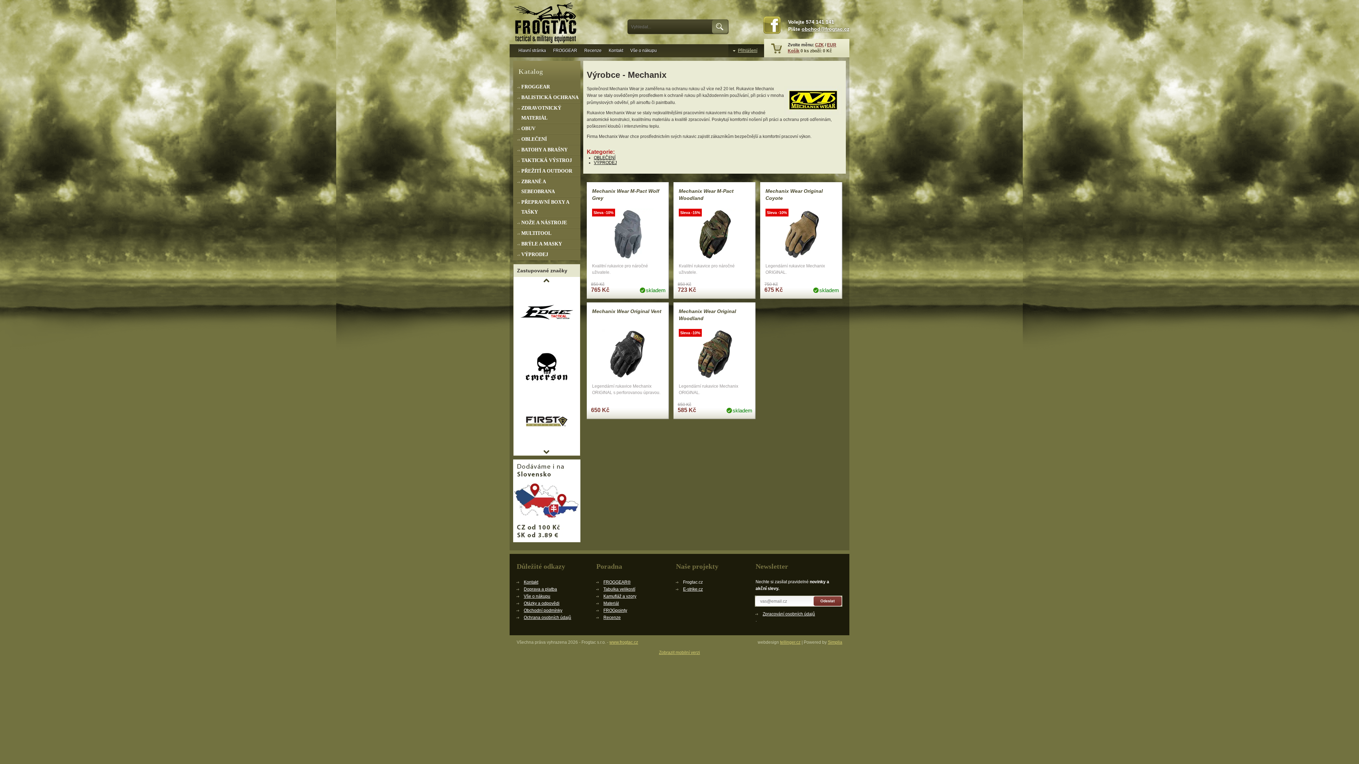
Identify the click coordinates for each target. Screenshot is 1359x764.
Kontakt (616, 50)
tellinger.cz (790, 642)
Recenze (593, 50)
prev (546, 280)
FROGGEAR (565, 50)
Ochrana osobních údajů (547, 617)
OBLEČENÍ (604, 157)
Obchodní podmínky (543, 610)
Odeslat (828, 601)
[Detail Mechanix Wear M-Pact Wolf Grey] (628, 235)
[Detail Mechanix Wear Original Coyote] (801, 235)
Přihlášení (747, 50)
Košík (793, 50)
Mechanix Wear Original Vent (626, 311)
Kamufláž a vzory (619, 596)
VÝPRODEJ (605, 162)
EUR (831, 44)
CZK (819, 44)
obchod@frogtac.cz (825, 29)
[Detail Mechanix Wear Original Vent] (628, 355)
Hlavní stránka (532, 50)
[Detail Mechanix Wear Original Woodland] (714, 355)
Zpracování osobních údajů (789, 614)
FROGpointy (615, 610)
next (546, 452)
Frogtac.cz (547, 23)
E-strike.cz (693, 589)
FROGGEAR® (617, 582)
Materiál (611, 603)
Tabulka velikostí (619, 589)
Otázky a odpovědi (542, 603)
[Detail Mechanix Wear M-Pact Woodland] (714, 235)
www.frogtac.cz (623, 642)
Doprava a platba (540, 589)
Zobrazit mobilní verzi (679, 652)
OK (720, 26)
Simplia (835, 642)
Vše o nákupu (643, 50)
